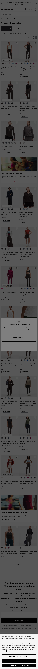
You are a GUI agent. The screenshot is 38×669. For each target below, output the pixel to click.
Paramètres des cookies (18, 656)
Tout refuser (19, 661)
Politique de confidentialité (13, 651)
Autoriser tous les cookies (18, 665)
